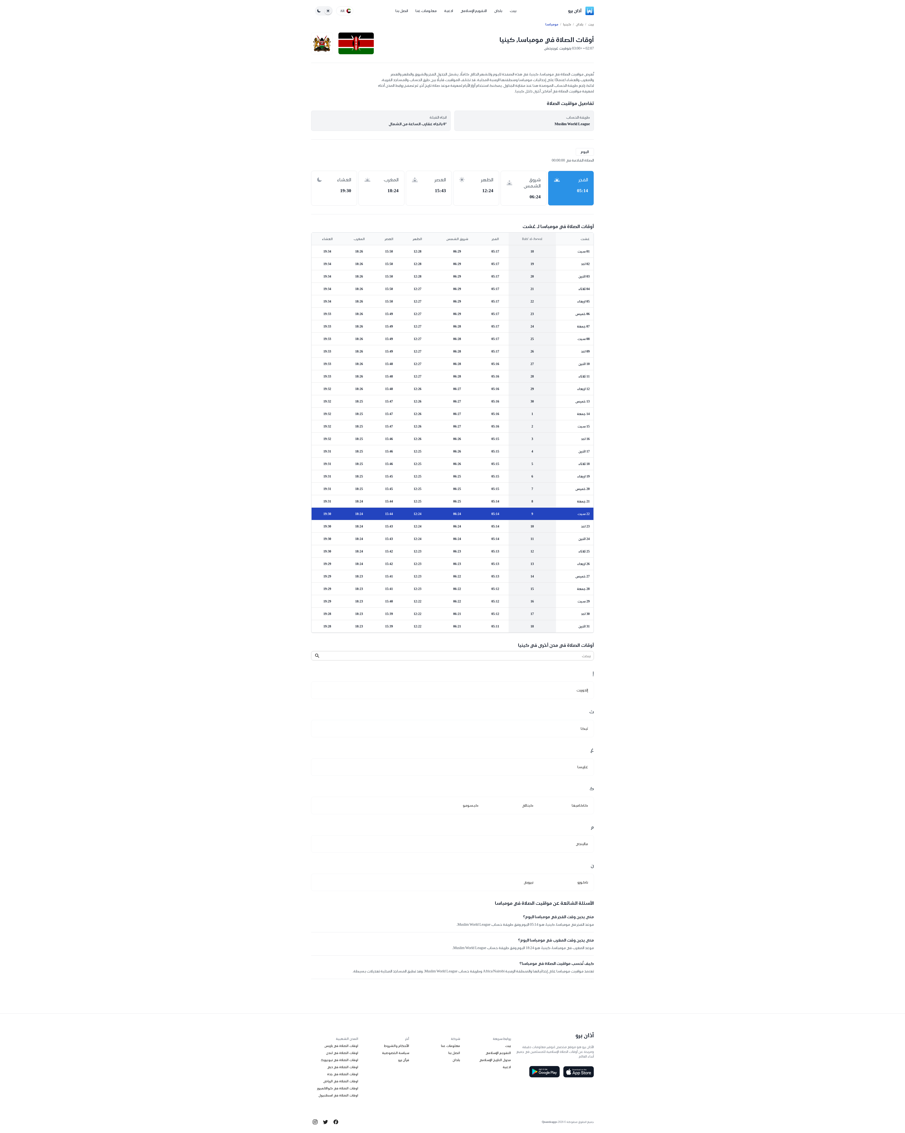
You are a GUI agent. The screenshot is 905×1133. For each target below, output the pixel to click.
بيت (513, 10)
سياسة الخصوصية (395, 1053)
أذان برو (575, 10)
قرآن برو (403, 1060)
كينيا (567, 24)
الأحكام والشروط (396, 1046)
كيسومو (470, 805)
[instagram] (315, 1122)
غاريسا (582, 767)
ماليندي (582, 844)
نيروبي (528, 882)
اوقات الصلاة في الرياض (340, 1081)
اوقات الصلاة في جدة (342, 1074)
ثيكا (584, 728)
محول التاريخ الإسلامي (495, 1060)
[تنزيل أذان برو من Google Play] (544, 1072)
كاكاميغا (580, 805)
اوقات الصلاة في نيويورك (339, 1060)
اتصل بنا (401, 10)
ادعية (448, 10)
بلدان (498, 10)
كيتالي (527, 805)
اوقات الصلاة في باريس (341, 1046)
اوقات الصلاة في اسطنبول (338, 1095)
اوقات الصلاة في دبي (342, 1067)
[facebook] (336, 1122)
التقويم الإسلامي (474, 10)
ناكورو (582, 882)
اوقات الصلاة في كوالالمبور (337, 1088)
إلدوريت (582, 690)
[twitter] (325, 1122)
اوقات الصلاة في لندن (342, 1053)
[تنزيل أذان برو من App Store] (578, 1072)
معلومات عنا (426, 10)
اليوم (585, 151)
